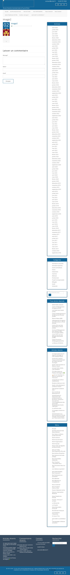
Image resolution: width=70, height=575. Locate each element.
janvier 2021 (55, 156)
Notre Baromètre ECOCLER (56, 507)
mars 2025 (55, 56)
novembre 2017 (56, 232)
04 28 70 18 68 (62, 1)
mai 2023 (54, 101)
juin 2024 (54, 74)
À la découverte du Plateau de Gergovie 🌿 (58, 372)
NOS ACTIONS (27, 11)
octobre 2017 (55, 234)
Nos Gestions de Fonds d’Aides (58, 456)
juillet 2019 (55, 193)
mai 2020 (54, 173)
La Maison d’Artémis (57, 343)
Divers (53, 269)
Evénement (55, 271)
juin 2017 (54, 240)
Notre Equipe (55, 443)
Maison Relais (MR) (57, 318)
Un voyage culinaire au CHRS (58, 411)
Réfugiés (54, 282)
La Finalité (55, 505)
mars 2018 (55, 226)
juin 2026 (54, 31)
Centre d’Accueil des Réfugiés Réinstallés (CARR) (57, 336)
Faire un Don (55, 488)
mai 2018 (54, 222)
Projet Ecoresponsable (58, 280)
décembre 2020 (56, 158)
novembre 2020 (56, 160)
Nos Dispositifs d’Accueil (58, 451)
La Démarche (55, 503)
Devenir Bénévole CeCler (58, 490)
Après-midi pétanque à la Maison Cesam (58, 385)
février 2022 (55, 130)
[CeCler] (18, 3)
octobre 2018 (55, 212)
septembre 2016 (56, 252)
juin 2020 (54, 171)
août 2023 (55, 95)
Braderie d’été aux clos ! (58, 383)
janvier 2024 (55, 85)
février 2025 (55, 58)
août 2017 (55, 236)
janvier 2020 (55, 181)
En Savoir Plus (56, 516)
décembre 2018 (56, 207)
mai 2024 (54, 76)
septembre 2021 (56, 140)
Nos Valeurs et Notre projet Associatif (57, 434)
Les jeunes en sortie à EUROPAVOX (58, 380)
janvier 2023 (55, 107)
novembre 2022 (56, 111)
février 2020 (55, 179)
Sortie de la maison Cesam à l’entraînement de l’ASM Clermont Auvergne (58, 360)
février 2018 (55, 228)
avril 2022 (54, 126)
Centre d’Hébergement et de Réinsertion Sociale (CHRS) (59, 315)
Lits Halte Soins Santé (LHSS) (58, 311)
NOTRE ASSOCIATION (15, 11)
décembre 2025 (56, 40)
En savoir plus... (52, 570)
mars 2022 (55, 128)
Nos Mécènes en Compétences (56, 481)
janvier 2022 (55, 132)
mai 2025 (54, 52)
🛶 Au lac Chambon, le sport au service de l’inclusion (58, 376)
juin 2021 (54, 146)
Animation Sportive (57, 265)
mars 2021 (55, 152)
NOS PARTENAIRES (37, 11)
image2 (14, 23)
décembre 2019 (56, 183)
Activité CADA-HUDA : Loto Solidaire (58, 368)
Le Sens (54, 501)
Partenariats (55, 278)
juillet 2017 (55, 238)
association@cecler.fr (42, 550)
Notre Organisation (57, 441)
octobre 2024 (55, 66)
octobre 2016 (55, 250)
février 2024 (55, 83)
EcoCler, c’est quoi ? (24, 15)
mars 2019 (55, 201)
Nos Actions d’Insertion (58, 453)
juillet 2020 (55, 169)
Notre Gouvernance (57, 439)
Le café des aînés (56, 408)
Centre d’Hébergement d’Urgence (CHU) (58, 307)
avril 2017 (54, 244)
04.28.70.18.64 (40, 547)
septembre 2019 (56, 189)
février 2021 (55, 154)
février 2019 (55, 203)
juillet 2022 (55, 119)
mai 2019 (54, 197)
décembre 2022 (56, 109)
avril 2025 (54, 54)
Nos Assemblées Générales (56, 459)
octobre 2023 (55, 91)
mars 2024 (55, 81)
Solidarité (54, 286)
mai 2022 (54, 124)
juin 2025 (54, 50)
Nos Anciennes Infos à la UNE (58, 466)
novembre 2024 (56, 64)
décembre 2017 (56, 230)
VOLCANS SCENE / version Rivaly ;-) (26, 548)
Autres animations (57, 267)
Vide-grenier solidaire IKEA (58, 389)
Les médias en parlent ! (58, 469)
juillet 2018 (55, 218)
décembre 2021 (56, 134)
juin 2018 (54, 220)
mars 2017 (55, 246)
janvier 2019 (55, 205)
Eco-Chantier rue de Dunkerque (26, 551)
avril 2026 (54, 33)
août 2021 (55, 142)
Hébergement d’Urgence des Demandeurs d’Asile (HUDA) (58, 322)
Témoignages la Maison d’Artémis (58, 522)
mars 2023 (55, 103)
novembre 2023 (56, 89)
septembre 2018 (56, 214)
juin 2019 (54, 195)
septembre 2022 (56, 115)
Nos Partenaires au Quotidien (57, 475)
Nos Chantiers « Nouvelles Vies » (57, 462)
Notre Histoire (56, 437)
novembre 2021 (56, 136)
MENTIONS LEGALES (57, 304)
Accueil (6, 11)
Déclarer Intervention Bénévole (57, 492)
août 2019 (55, 191)
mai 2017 (54, 242)
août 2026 (55, 27)
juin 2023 (54, 99)
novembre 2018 (56, 209)
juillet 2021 (55, 144)
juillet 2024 (55, 72)
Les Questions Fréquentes (56, 513)
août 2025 (55, 46)
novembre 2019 (56, 185)
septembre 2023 (56, 93)
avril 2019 (54, 199)
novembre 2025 (56, 42)
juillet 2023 (55, 97)
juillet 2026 (55, 29)
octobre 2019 (55, 187)
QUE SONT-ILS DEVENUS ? (38, 15)
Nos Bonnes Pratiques (58, 510)
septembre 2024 (56, 68)
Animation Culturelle (57, 263)
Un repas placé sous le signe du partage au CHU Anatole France (58, 355)
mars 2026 (55, 36)
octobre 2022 (55, 113)
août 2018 (55, 216)
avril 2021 (54, 150)
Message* (5, 55)
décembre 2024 (56, 62)
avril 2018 (54, 224)
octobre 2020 (55, 162)
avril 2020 (54, 175)
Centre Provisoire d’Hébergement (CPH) (58, 340)
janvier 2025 (55, 60)
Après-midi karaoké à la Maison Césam (58, 365)
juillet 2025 (55, 48)
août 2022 (55, 117)
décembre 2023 (56, 87)
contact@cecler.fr (50, 1)
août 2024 (55, 70)
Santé (53, 284)
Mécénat (54, 276)
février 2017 (55, 248)
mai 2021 (54, 148)
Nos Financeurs (56, 473)
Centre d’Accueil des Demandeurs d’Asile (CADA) (57, 327)
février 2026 (55, 38)
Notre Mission (56, 432)
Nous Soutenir (58, 11)
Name (4, 66)
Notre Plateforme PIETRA (11, 15)
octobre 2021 (55, 138)
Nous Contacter (49, 11)
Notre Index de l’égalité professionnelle (58, 446)
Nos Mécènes (55, 478)
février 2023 (55, 105)
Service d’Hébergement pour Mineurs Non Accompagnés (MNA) (58, 331)
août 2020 (55, 167)
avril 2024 (54, 78)
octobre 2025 (55, 44)
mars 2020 (55, 177)
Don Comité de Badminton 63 (56, 392)
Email (4, 73)
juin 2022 (54, 121)
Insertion (54, 274)
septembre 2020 (56, 164)
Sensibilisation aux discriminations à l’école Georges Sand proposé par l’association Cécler (58, 416)
